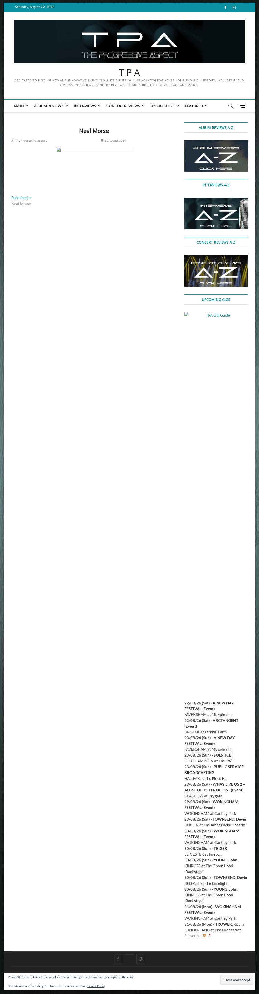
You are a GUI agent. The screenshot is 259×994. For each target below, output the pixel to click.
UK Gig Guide (162, 106)
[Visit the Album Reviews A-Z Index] (216, 143)
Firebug (215, 854)
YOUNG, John (226, 860)
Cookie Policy (96, 986)
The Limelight (216, 883)
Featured (194, 106)
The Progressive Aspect (30, 140)
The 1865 (227, 761)
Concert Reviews (123, 106)
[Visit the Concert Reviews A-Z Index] (216, 257)
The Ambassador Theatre (225, 825)
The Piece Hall (217, 778)
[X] (129, 954)
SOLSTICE (222, 755)
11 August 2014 (115, 140)
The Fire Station (228, 930)
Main (19, 106)
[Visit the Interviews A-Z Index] (216, 200)
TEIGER (220, 848)
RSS (204, 936)
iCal (209, 936)
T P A (129, 72)
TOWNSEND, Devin (229, 819)
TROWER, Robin (229, 924)
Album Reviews (49, 106)
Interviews (85, 106)
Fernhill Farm (216, 732)
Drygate (215, 796)
